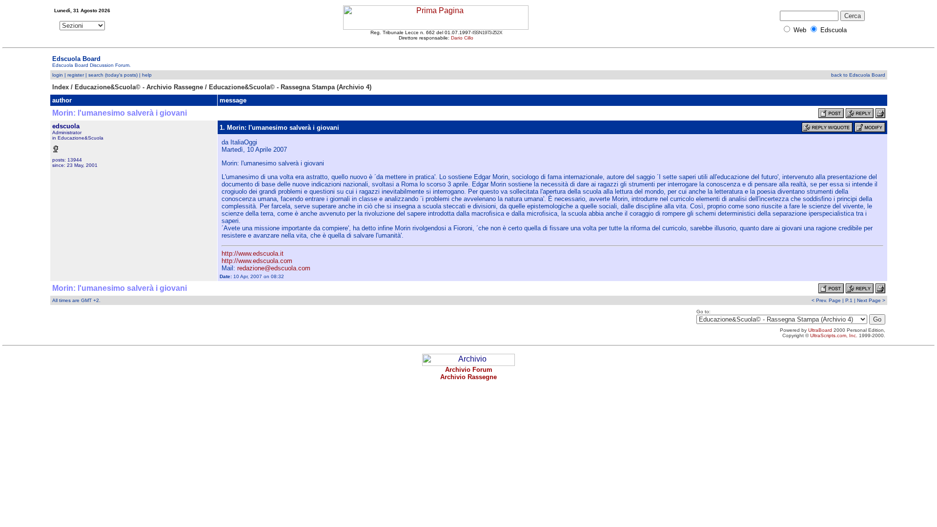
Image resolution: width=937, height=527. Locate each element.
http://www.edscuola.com (257, 260)
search (95, 75)
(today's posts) (121, 75)
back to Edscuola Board (858, 75)
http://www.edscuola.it (253, 253)
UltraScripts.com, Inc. (833, 335)
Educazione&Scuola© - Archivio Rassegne (139, 87)
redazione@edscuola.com (273, 268)
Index (60, 87)
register (75, 75)
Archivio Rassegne (468, 377)
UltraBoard (820, 330)
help (147, 75)
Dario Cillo (462, 38)
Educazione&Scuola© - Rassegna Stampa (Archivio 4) (290, 87)
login (57, 75)
